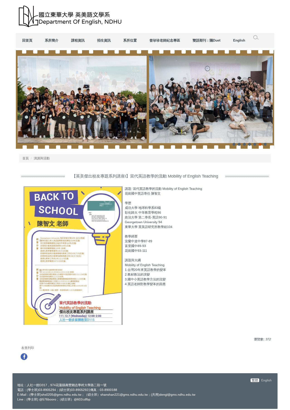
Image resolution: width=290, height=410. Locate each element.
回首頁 (27, 40)
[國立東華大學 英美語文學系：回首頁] (84, 16)
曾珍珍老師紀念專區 (165, 40)
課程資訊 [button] (78, 40)
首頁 (25, 158)
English (239, 40)
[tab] (234, 144)
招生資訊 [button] (104, 40)
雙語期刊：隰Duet (206, 40)
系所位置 (130, 40)
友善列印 (27, 348)
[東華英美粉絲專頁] (25, 357)
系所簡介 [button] (51, 40)
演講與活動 (42, 158)
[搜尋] (256, 37)
